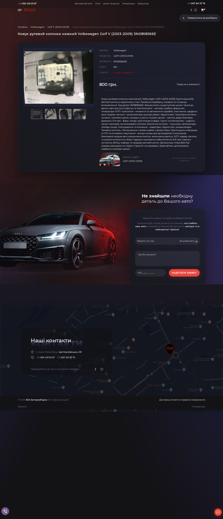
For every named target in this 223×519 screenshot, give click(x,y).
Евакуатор (143, 3)
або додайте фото (187, 241)
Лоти (97, 3)
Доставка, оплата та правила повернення (184, 159)
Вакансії (22, 406)
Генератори (128, 3)
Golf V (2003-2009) (132, 161)
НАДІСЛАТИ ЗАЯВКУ (184, 273)
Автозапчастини (83, 3)
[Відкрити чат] (218, 512)
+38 (27, 3)
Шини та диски (111, 3)
